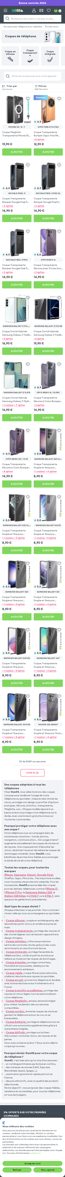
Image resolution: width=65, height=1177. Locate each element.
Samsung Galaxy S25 (38, 892)
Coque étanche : (16, 962)
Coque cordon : (15, 1011)
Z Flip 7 (49, 895)
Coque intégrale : (17, 951)
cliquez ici (35, 1153)
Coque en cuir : (15, 980)
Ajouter (16, 152)
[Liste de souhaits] (48, 10)
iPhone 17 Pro (14, 892)
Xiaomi (31, 874)
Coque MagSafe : (17, 1000)
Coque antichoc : (17, 941)
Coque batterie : (16, 1021)
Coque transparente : (20, 930)
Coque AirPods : (16, 1032)
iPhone (8, 874)
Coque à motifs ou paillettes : (25, 990)
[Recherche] (8, 18)
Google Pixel (45, 874)
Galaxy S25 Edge (15, 895)
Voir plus (32, 772)
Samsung (20, 874)
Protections (51, 26)
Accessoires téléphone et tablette (23, 26)
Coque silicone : (16, 920)
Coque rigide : (15, 972)
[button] (48, 139)
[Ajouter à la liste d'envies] (28, 99)
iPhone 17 (52, 888)
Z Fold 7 (34, 895)
